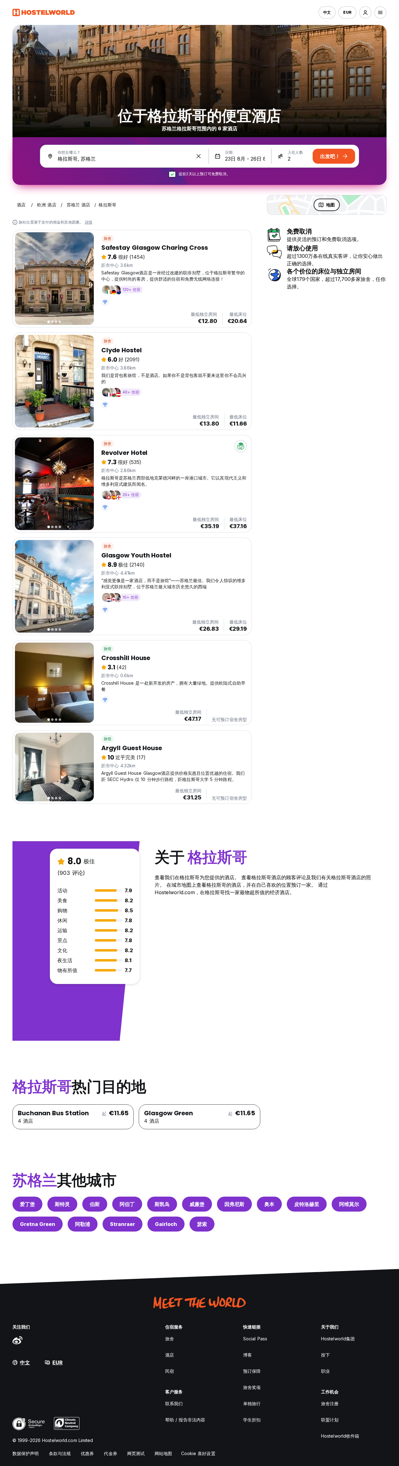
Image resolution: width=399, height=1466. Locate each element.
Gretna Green (37, 1224)
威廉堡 (197, 1204)
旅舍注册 (330, 1403)
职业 (325, 1371)
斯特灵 (62, 1204)
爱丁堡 (27, 1204)
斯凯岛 (162, 1204)
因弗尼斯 (234, 1204)
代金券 (110, 1453)
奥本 (269, 1204)
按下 (325, 1354)
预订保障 (252, 1371)
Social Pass (255, 1338)
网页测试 (136, 1453)
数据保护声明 (25, 1453)
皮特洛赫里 (306, 1204)
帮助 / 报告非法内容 (185, 1419)
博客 (247, 1354)
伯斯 (95, 1204)
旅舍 (107, 238)
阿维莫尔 (349, 1204)
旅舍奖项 (252, 1387)
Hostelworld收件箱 (340, 1436)
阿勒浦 (82, 1224)
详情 (88, 222)
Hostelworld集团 (338, 1338)
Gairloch (166, 1224)
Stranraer (122, 1224)
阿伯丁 (127, 1204)
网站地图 (163, 1453)
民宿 (169, 1371)
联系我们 (174, 1403)
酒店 (169, 1354)
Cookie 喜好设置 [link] (198, 1453)
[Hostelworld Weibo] (17, 1340)
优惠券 (87, 1453)
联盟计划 (330, 1419)
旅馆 (107, 648)
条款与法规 (60, 1453)
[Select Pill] (365, 12)
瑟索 (202, 1224)
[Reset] (198, 156)
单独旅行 (252, 1403)
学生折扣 (252, 1419)
